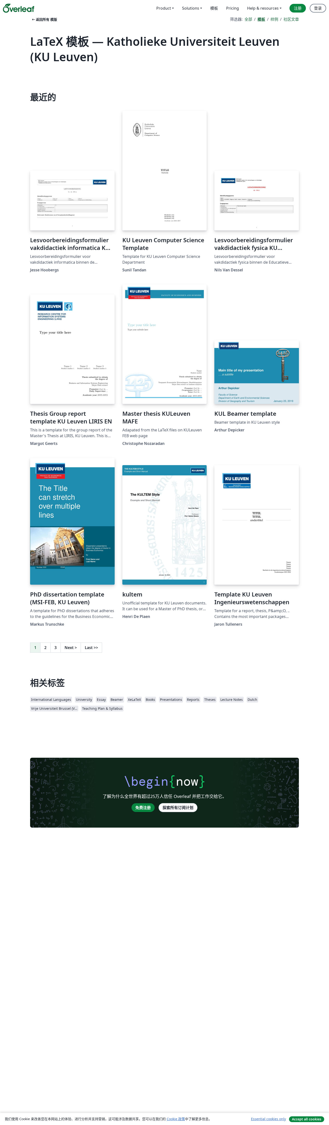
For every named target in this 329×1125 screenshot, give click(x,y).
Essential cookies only (268, 1119)
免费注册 (143, 807)
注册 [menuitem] (298, 8)
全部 (248, 19)
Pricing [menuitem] (232, 8)
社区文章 (291, 19)
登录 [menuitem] (318, 8)
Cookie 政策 (176, 1119)
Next (71, 647)
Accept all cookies (306, 1119)
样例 (274, 19)
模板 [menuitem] (214, 8)
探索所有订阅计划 (178, 807)
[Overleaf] (18, 8)
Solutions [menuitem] (190, 8)
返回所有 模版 (44, 19)
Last (91, 647)
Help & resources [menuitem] (263, 8)
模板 (261, 19)
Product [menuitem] (163, 8)
